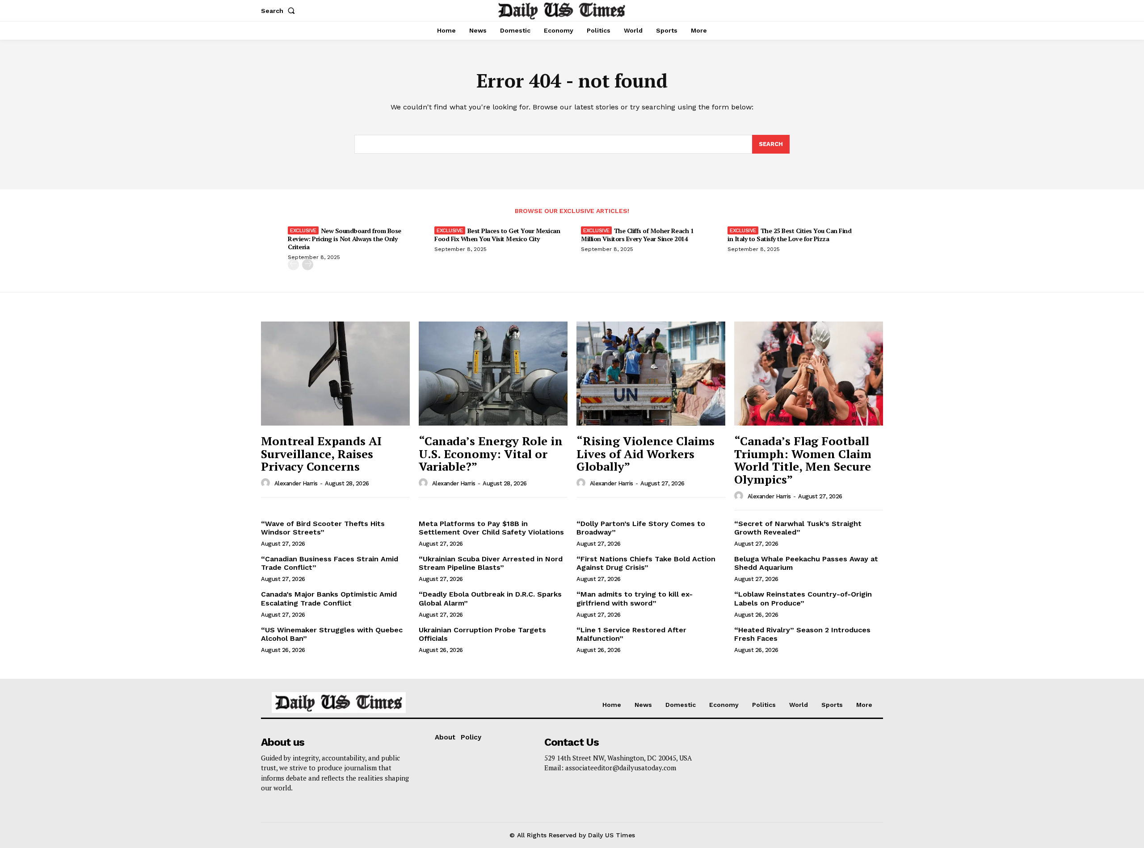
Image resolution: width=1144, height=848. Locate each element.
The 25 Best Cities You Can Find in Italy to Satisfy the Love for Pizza (789, 234)
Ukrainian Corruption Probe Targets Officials (482, 634)
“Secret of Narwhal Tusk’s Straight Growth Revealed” (798, 527)
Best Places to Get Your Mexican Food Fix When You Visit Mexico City (497, 234)
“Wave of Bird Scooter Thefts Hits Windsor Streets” (323, 527)
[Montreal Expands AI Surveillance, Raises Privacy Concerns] (335, 374)
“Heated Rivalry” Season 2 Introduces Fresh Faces (802, 634)
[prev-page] (293, 264)
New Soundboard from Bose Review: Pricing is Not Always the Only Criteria (344, 238)
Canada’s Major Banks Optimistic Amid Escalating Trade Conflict (329, 598)
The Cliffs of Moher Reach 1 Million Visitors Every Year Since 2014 (637, 234)
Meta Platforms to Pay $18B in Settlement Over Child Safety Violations (491, 527)
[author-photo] (267, 483)
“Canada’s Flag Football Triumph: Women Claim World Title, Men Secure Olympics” (802, 460)
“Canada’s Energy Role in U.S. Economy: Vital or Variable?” (491, 453)
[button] (280, 10)
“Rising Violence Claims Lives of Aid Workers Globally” (645, 453)
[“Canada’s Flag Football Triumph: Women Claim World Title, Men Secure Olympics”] (808, 374)
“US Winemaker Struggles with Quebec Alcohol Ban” (332, 634)
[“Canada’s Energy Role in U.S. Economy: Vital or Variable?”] (493, 374)
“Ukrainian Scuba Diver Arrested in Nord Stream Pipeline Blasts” (491, 563)
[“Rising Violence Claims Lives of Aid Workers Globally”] (650, 374)
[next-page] (307, 264)
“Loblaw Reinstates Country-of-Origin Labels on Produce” (803, 598)
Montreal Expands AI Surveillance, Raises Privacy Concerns (321, 453)
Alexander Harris (296, 483)
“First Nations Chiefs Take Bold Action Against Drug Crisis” (645, 563)
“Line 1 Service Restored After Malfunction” (631, 634)
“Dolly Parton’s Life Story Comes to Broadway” (640, 527)
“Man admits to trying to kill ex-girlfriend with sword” (634, 598)
